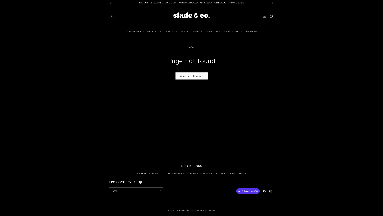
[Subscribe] (159, 190)
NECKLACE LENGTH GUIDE (231, 173)
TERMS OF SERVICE (201, 173)
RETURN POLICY (177, 173)
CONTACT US (156, 173)
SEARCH (141, 173)
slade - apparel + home (186, 210)
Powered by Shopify (206, 210)
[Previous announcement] (110, 3)
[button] (112, 16)
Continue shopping (191, 76)
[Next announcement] (272, 3)
